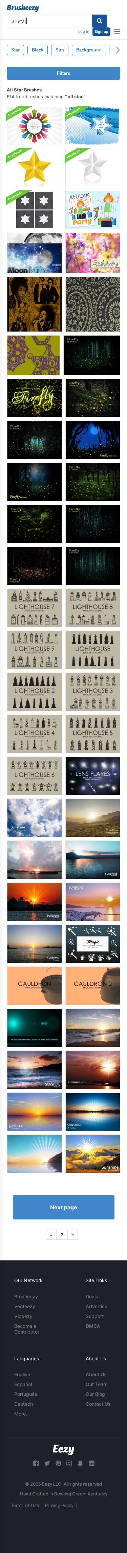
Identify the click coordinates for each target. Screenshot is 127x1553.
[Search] (99, 21)
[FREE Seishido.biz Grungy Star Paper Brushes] (92, 253)
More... (22, 1414)
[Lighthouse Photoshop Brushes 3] (92, 692)
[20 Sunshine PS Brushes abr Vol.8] (92, 1111)
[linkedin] (91, 1463)
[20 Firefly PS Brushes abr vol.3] (34, 440)
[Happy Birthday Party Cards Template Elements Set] (92, 210)
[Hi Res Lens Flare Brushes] (34, 1027)
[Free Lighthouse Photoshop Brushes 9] (34, 650)
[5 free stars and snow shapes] (33, 355)
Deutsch (23, 1404)
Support (95, 1316)
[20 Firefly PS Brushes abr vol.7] (92, 524)
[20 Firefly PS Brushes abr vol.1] (34, 482)
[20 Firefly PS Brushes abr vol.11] (34, 398)
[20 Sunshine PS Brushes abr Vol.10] (34, 1153)
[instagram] (69, 1463)
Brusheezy (26, 1296)
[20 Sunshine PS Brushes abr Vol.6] (92, 860)
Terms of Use (25, 1505)
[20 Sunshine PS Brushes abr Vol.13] (92, 1069)
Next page (63, 1207)
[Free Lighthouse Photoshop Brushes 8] (92, 608)
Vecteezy (24, 1306)
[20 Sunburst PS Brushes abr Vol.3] (34, 943)
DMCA (93, 1326)
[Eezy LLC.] (63, 1450)
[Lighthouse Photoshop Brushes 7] (34, 608)
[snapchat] (80, 1463)
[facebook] (36, 1463)
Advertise (96, 1306)
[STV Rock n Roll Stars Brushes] (34, 304)
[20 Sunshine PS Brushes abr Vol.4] (92, 901)
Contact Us (98, 1404)
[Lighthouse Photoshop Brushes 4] (34, 734)
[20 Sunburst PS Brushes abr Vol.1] (34, 818)
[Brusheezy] (23, 8)
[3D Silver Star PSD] (92, 168)
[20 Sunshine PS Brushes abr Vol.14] (92, 1153)
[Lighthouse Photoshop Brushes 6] (34, 776)
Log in (83, 31)
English (22, 1374)
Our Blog (95, 1394)
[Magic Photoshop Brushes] (92, 943)
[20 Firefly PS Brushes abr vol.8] (34, 524)
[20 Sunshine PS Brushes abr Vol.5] (34, 860)
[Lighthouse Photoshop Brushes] (92, 650)
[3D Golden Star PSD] (34, 168)
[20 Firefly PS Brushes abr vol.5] (34, 566)
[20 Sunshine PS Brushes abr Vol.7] (34, 901)
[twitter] (47, 1463)
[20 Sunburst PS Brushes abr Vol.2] (92, 818)
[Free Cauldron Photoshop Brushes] (34, 985)
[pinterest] (58, 1463)
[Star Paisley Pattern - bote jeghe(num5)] (92, 304)
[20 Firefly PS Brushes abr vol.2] (92, 440)
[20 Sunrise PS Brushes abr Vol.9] (34, 1111)
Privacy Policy (59, 1505)
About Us (96, 1374)
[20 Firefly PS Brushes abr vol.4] (91, 355)
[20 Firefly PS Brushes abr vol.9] (92, 482)
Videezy (23, 1316)
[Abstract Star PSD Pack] (34, 210)
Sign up (101, 31)
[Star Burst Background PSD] (34, 126)
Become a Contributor (26, 1329)
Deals (92, 1296)
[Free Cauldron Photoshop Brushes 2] (92, 985)
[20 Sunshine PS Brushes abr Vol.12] (34, 1069)
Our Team (96, 1384)
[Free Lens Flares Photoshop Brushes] (92, 776)
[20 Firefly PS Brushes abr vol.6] (92, 566)
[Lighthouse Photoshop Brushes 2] (34, 692)
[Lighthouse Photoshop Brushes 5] (92, 734)
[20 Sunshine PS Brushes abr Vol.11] (92, 1027)
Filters (63, 73)
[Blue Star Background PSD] (92, 126)
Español (23, 1384)
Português (25, 1394)
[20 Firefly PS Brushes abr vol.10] (92, 398)
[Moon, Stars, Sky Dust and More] (34, 253)
